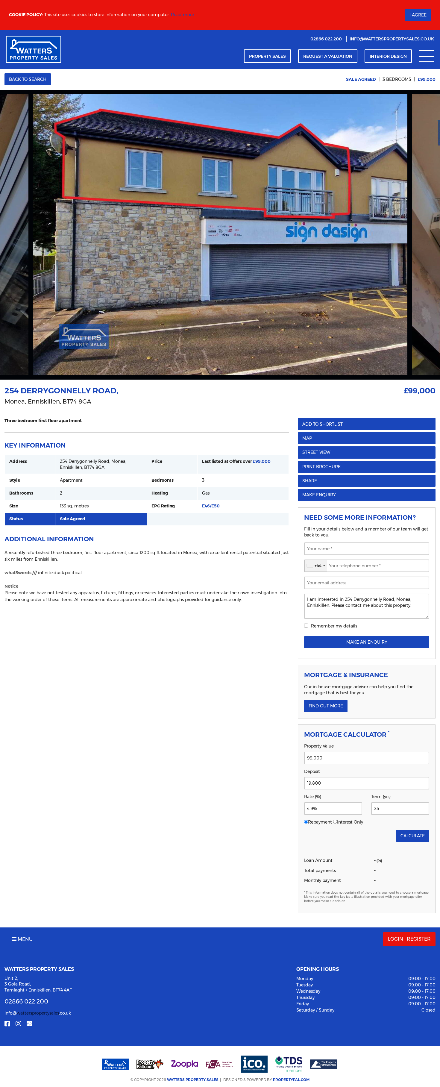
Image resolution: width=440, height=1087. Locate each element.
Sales (267, 56)
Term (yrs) (381, 796)
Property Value (319, 746)
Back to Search (27, 79)
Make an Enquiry (366, 642)
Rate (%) (312, 796)
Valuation (327, 56)
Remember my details (334, 626)
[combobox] (315, 566)
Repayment (320, 822)
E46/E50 (211, 506)
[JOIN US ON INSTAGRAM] (18, 1024)
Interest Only (350, 822)
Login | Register (409, 939)
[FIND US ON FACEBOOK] (7, 1024)
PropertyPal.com (291, 1079)
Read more (182, 14)
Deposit (312, 771)
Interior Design (388, 56)
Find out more (326, 706)
